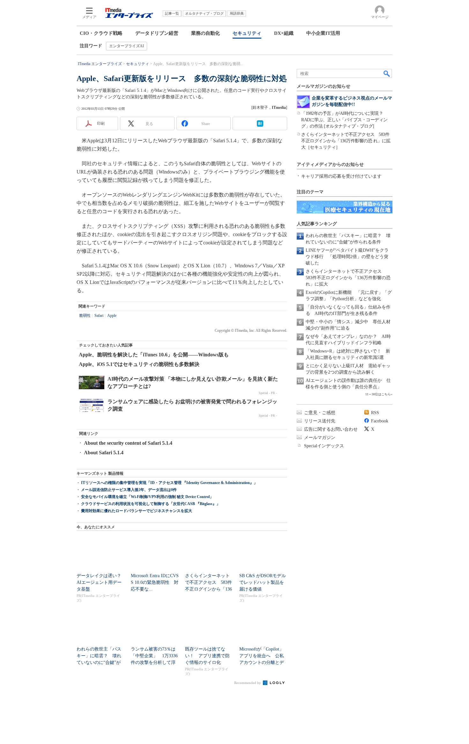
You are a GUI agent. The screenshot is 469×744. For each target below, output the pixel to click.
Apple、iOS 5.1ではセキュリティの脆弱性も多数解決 (139, 364)
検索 (387, 73)
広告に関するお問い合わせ (331, 429)
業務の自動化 (205, 33)
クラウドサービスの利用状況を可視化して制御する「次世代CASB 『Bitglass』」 (150, 504)
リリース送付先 (319, 421)
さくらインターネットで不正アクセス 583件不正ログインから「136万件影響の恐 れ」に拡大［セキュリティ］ (346, 141)
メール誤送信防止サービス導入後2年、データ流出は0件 (129, 489)
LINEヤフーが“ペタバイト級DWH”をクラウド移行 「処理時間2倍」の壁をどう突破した (347, 256)
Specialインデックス (324, 445)
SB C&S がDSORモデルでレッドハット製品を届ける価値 (262, 582)
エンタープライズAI (126, 46)
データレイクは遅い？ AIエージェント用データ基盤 (101, 582)
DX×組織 (284, 33)
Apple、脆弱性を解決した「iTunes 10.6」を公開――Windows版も (154, 354)
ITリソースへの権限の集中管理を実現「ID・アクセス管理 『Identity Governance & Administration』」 (169, 482)
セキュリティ (247, 33)
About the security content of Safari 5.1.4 (128, 443)
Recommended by (248, 683)
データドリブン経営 (156, 33)
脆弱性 (85, 315)
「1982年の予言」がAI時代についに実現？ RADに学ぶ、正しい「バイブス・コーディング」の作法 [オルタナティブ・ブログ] (344, 120)
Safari (98, 315)
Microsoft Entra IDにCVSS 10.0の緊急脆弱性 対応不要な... (155, 582)
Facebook (379, 421)
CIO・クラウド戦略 (101, 33)
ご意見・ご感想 (319, 412)
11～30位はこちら (378, 394)
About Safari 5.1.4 (103, 452)
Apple (111, 315)
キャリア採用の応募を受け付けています (341, 176)
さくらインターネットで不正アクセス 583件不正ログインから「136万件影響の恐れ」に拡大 (348, 277)
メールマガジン (319, 437)
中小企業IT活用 (323, 33)
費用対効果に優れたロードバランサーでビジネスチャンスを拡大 (136, 511)
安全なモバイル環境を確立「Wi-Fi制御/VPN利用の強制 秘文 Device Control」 (147, 497)
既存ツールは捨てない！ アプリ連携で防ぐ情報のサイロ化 (207, 656)
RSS (375, 412)
